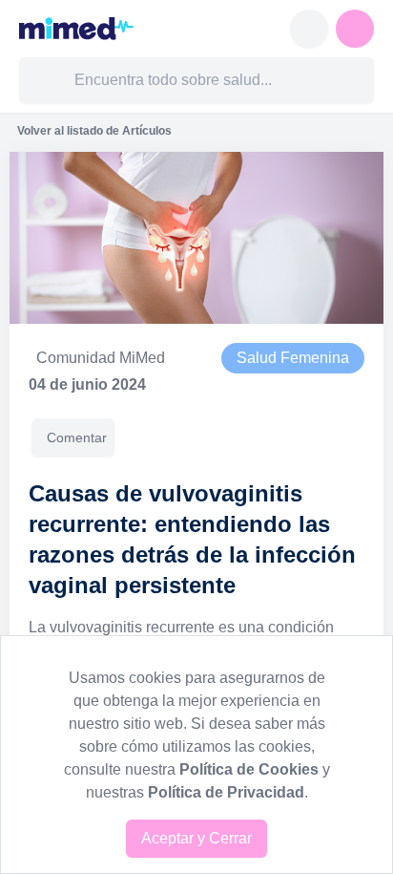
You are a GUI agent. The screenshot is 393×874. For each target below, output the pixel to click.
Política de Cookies (249, 769)
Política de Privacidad (226, 792)
